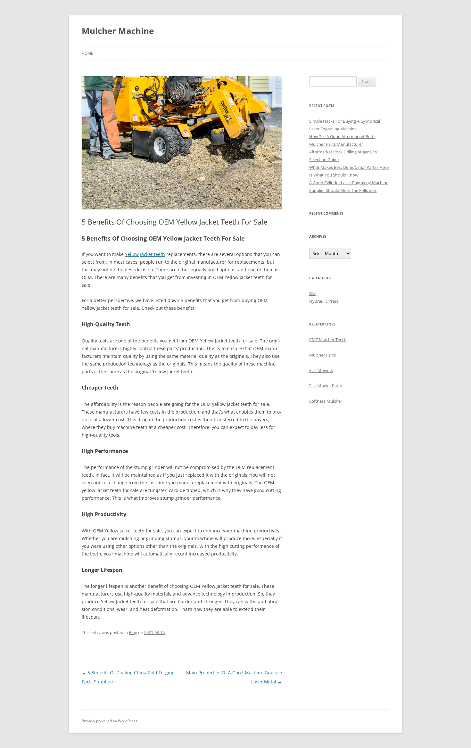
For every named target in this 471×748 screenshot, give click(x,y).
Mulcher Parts (322, 355)
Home (87, 53)
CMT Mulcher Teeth (327, 339)
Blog (133, 632)
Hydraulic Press (324, 301)
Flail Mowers (321, 370)
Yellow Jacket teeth (145, 254)
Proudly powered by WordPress (109, 721)
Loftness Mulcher (325, 401)
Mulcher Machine (118, 31)
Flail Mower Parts (325, 386)
